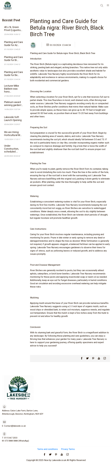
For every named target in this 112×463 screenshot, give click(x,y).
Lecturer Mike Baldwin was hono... (11, 88)
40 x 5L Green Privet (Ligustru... (13, 29)
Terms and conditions (47, 449)
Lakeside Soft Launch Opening (13, 119)
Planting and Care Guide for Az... (13, 44)
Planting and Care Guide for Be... (13, 74)
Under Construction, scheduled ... (11, 148)
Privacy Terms (68, 449)
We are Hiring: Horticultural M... (13, 134)
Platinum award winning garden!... (13, 104)
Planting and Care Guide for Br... (13, 59)
